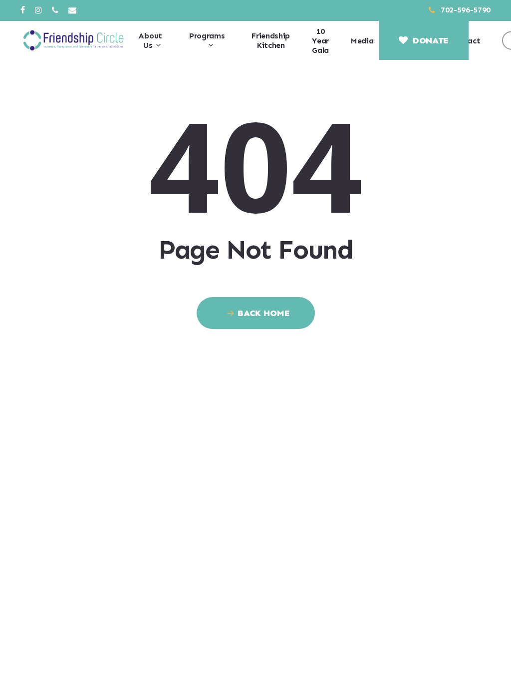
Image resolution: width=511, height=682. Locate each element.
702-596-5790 (464, 9)
